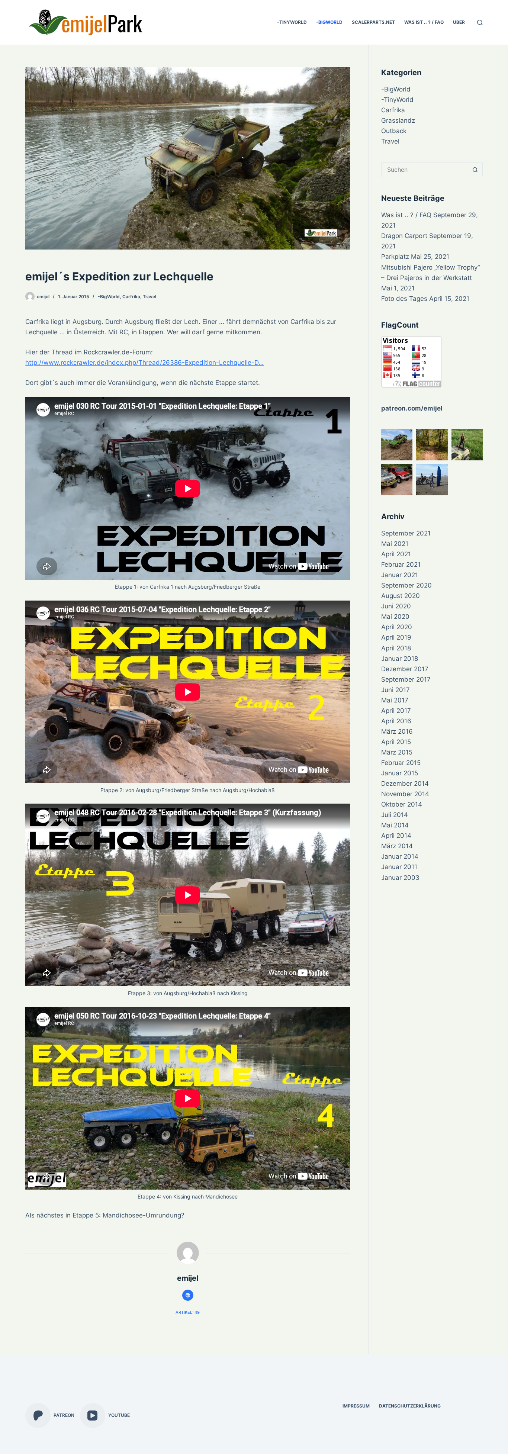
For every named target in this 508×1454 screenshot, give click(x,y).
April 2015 (396, 742)
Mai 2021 (394, 543)
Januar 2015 (399, 773)
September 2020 (406, 585)
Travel (149, 296)
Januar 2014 (399, 856)
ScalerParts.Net (373, 22)
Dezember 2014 (405, 783)
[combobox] (425, 169)
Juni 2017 (395, 690)
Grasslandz (398, 120)
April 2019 (396, 637)
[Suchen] (480, 22)
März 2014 (397, 846)
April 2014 (396, 835)
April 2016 (396, 721)
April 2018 (396, 648)
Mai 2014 (395, 825)
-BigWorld (329, 22)
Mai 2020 (395, 616)
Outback (393, 131)
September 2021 (406, 533)
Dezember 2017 (404, 669)
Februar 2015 (401, 762)
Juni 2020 (396, 606)
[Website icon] (187, 1295)
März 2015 (396, 752)
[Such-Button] (475, 170)
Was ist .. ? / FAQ (424, 22)
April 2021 (396, 554)
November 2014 (405, 794)
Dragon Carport (404, 235)
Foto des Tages (404, 298)
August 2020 (400, 595)
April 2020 (396, 627)
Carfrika (131, 296)
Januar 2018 (399, 658)
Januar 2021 (399, 575)
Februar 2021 (401, 564)
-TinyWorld (292, 22)
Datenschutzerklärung (410, 1406)
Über (459, 22)
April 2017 (396, 710)
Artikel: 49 (188, 1312)
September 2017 (406, 679)
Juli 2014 (394, 814)
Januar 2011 (399, 867)
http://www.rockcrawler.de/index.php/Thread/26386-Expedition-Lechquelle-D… (144, 362)
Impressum (356, 1406)
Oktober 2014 (401, 804)
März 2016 (397, 731)
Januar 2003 (400, 877)
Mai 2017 (394, 700)
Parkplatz (395, 256)
